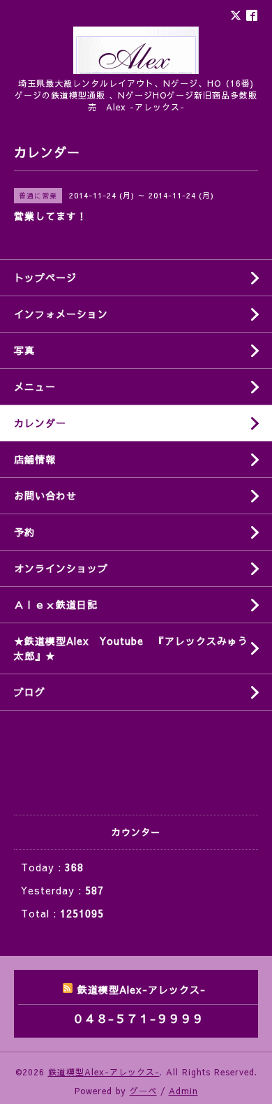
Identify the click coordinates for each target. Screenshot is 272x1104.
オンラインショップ (61, 568)
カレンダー (40, 423)
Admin (183, 1090)
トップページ (45, 277)
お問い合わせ (45, 495)
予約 (24, 532)
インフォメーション (61, 314)
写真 (24, 350)
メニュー (35, 386)
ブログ (29, 692)
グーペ (143, 1090)
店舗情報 (35, 459)
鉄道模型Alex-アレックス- (104, 1071)
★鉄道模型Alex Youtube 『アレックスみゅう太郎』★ (131, 648)
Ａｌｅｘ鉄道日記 (56, 604)
